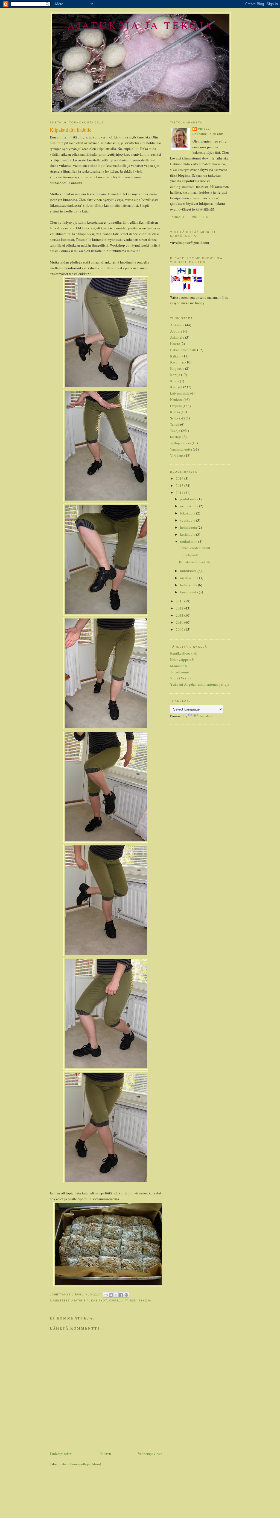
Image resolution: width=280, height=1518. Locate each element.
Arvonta (176, 331)
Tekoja (145, 1300)
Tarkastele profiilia (189, 216)
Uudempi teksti (61, 1453)
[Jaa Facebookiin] (121, 1295)
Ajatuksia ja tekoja (140, 25)
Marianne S (178, 665)
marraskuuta (189, 506)
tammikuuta (189, 592)
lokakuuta (188, 513)
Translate (205, 716)
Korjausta (177, 368)
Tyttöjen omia (180, 442)
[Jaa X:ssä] (116, 1295)
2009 (180, 629)
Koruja (175, 374)
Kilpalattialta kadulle (195, 562)
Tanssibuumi (179, 672)
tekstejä (176, 436)
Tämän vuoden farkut (194, 547)
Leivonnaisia (179, 393)
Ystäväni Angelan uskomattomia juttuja (199, 684)
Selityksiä (177, 418)
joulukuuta (188, 498)
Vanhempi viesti (150, 1453)
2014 (180, 492)
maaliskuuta (189, 577)
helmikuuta (189, 584)
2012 (180, 608)
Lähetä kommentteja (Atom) (80, 1463)
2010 (180, 622)
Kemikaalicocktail (183, 653)
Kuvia (174, 380)
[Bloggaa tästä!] (110, 1295)
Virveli (204, 128)
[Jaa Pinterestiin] (126, 1295)
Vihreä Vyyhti (180, 678)
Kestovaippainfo (182, 659)
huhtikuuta (188, 570)
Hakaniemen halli (183, 349)
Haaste (175, 343)
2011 (180, 615)
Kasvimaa (177, 362)
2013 (180, 601)
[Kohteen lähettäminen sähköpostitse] (105, 1295)
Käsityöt (99, 1300)
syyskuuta (188, 520)
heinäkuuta (189, 527)
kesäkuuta (188, 534)
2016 (180, 478)
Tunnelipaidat (189, 554)
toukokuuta (189, 541)
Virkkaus (176, 455)
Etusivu (105, 1453)
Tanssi (130, 1300)
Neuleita (176, 399)
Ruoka (175, 411)
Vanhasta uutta (181, 449)
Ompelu (116, 1300)
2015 (180, 485)
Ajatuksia (80, 1300)
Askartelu (177, 337)
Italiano (176, 356)
